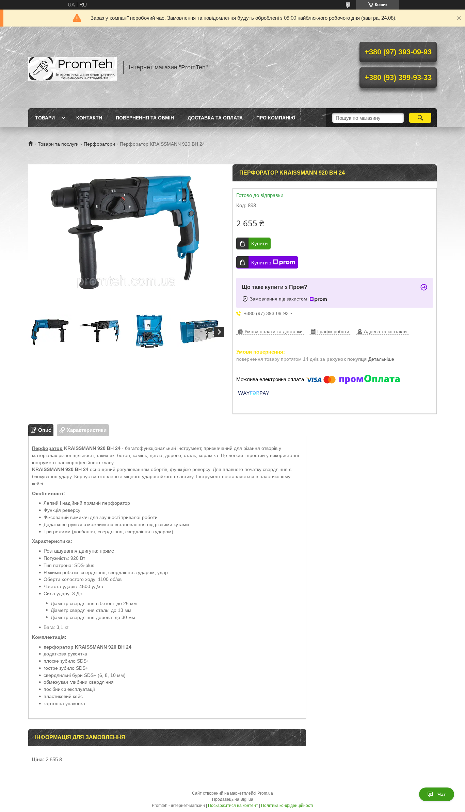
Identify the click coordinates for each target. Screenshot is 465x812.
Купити (259, 243)
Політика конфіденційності (287, 805)
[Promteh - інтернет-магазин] (72, 67)
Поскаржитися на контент (233, 805)
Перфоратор (47, 448)
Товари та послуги (58, 144)
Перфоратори (99, 144)
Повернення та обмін (145, 117)
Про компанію (275, 117)
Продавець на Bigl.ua (232, 799)
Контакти (89, 117)
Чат (441, 794)
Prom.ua (265, 793)
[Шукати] (420, 118)
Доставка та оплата (215, 117)
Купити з (261, 262)
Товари (45, 117)
